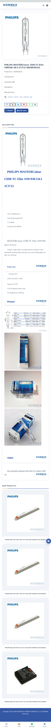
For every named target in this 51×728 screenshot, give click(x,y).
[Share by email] (35, 104)
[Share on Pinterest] (23, 104)
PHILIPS (10, 97)
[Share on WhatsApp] (29, 104)
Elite (31, 97)
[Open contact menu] (48, 541)
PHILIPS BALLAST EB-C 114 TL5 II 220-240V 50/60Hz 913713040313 (25, 647)
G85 (21, 97)
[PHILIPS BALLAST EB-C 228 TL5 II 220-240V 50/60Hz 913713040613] (25, 513)
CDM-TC (16, 97)
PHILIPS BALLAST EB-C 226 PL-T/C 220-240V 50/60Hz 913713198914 (25, 701)
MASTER (26, 97)
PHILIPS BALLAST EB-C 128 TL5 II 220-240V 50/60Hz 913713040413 (25, 593)
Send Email (22, 110)
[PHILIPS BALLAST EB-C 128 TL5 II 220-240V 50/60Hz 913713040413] (25, 567)
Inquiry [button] (10, 110)
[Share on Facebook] (7, 104)
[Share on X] (12, 104)
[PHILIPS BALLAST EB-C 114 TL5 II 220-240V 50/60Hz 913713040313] (25, 621)
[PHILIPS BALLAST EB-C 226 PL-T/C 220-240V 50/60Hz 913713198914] (25, 675)
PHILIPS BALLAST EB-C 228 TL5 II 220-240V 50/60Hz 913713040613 (25, 539)
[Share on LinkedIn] (18, 104)
